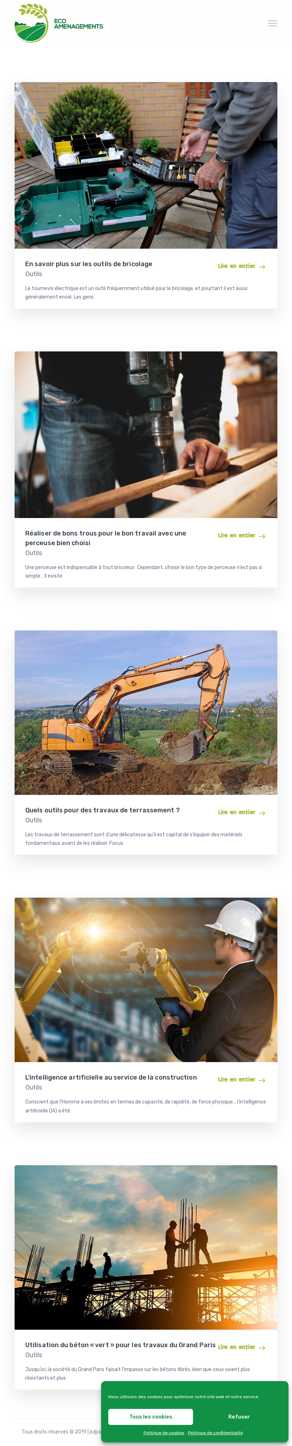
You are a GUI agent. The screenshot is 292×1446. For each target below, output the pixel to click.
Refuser (239, 1417)
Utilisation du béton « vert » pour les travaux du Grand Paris (120, 1345)
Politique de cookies (164, 1432)
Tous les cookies (150, 1417)
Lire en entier (236, 266)
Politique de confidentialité (215, 1432)
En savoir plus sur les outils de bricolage (88, 264)
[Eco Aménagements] (59, 23)
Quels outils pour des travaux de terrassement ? (102, 810)
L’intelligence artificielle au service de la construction (111, 1077)
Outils (33, 274)
